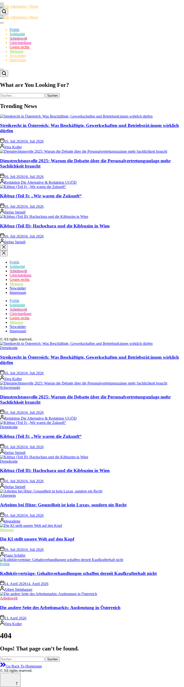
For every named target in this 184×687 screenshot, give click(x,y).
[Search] (4, 12)
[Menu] (2, 3)
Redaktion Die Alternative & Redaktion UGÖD (40, 182)
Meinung (16, 51)
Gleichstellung (20, 43)
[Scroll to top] (10, 680)
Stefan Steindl (14, 212)
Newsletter (18, 56)
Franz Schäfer (14, 555)
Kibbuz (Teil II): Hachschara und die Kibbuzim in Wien (55, 225)
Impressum (18, 60)
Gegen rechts (19, 47)
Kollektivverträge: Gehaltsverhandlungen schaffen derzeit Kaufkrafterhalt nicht (78, 573)
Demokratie (9, 348)
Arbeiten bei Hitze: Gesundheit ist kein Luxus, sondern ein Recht (63, 504)
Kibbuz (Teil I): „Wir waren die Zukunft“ (41, 195)
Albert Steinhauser (18, 589)
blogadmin (12, 521)
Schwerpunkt (10, 387)
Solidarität (17, 34)
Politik (14, 30)
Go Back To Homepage (24, 666)
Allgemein (8, 495)
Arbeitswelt (18, 38)
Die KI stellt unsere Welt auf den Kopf (37, 539)
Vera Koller (13, 147)
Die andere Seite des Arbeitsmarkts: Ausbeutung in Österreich (60, 607)
